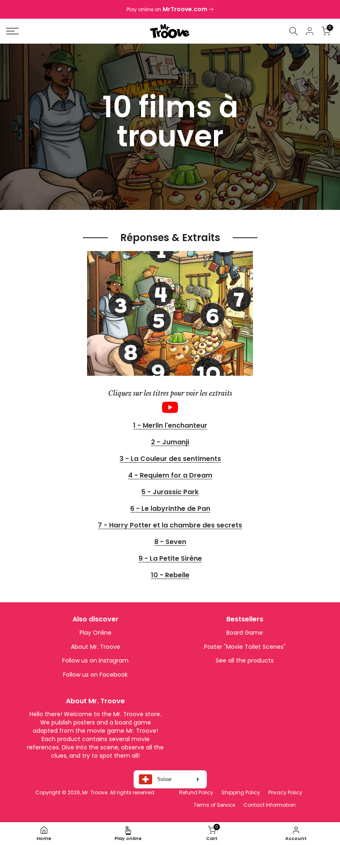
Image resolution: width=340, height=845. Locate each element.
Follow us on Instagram (95, 660)
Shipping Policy (240, 792)
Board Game (244, 632)
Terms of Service (214, 804)
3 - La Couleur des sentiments (170, 459)
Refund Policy (196, 792)
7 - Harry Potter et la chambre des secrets (170, 525)
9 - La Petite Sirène (170, 558)
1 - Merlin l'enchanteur (170, 425)
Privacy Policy (285, 792)
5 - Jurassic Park (170, 492)
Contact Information (269, 804)
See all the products (245, 660)
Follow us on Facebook (95, 674)
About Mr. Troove (95, 647)
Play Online (96, 632)
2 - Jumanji (170, 442)
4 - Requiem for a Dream (170, 475)
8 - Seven (170, 542)
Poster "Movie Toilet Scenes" (245, 647)
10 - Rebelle (170, 575)
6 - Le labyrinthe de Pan (170, 508)
